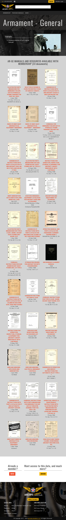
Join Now (51, 1)
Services (6, 511)
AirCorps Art (38, 511)
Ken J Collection (17, 505)
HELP (13, 511)
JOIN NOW (43, 474)
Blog (13, 508)
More (27, 13)
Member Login (59, 1)
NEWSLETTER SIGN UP (33, 499)
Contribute (7, 513)
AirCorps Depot (39, 508)
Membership (6, 13)
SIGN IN (12, 474)
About (6, 505)
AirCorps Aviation (40, 505)
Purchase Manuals (18, 13)
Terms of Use (26, 505)
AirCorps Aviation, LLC (34, 518)
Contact (14, 513)
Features (7, 508)
